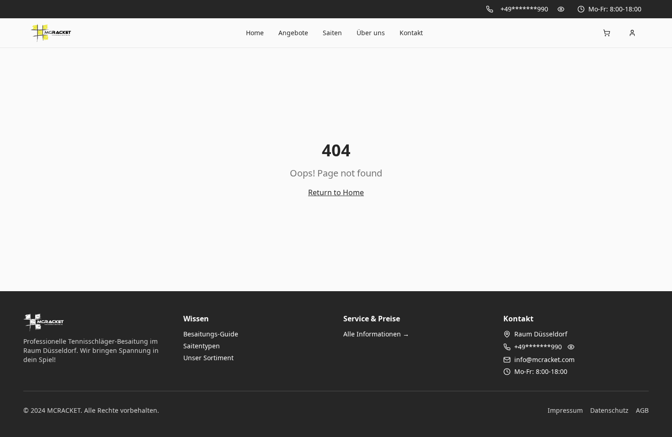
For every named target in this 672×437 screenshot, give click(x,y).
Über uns (371, 32)
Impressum (565, 410)
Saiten (332, 32)
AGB (642, 410)
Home (255, 32)
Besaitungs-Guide (210, 334)
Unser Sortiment (208, 357)
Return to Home (336, 192)
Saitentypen (201, 345)
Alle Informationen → (376, 334)
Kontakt (411, 32)
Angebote (293, 32)
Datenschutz (609, 410)
